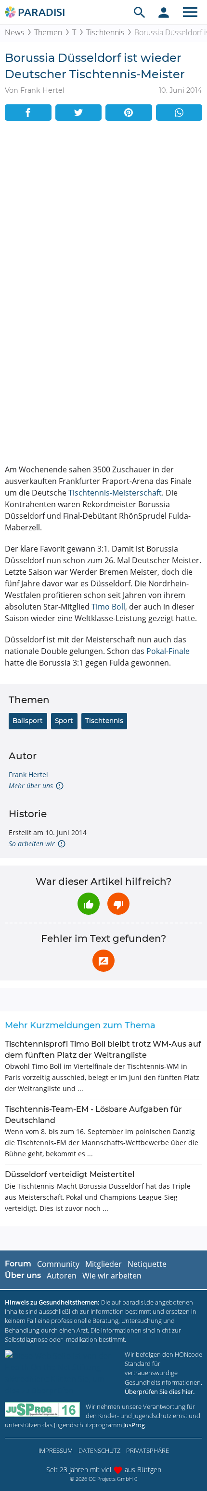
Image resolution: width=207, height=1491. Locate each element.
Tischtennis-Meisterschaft (115, 492)
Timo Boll (108, 606)
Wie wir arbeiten (112, 1275)
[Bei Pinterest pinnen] (128, 112)
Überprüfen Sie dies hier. (159, 1391)
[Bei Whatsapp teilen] (179, 112)
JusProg (134, 1424)
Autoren (62, 1275)
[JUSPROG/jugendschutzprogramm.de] (42, 1409)
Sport (64, 720)
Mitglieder (103, 1264)
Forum (18, 1263)
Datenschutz (99, 1450)
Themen (48, 32)
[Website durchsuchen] (140, 12)
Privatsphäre (147, 1450)
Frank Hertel (28, 774)
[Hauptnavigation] (190, 12)
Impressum (56, 1450)
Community (58, 1264)
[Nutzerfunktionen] (164, 12)
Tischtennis (105, 32)
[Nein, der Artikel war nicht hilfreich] (118, 904)
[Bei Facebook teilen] (28, 112)
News (14, 32)
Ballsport (28, 720)
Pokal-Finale (168, 651)
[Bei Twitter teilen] (78, 112)
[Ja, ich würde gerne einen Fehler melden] (103, 961)
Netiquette (147, 1264)
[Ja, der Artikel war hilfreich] (89, 904)
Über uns (23, 1275)
